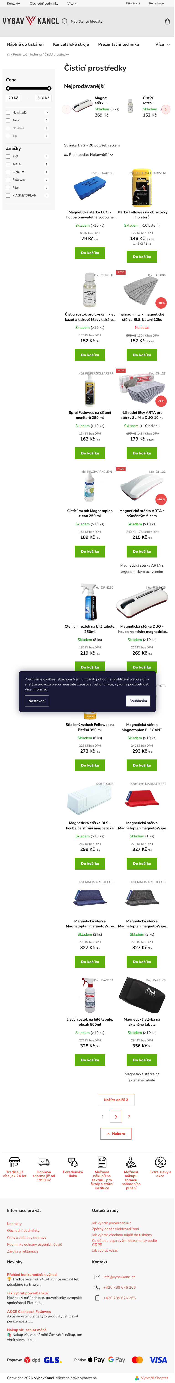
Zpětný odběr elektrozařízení (115, 1229)
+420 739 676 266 (119, 1287)
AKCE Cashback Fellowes (29, 1312)
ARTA (30, 164)
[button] (165, 109)
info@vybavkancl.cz (119, 1276)
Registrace (156, 3)
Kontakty (13, 3)
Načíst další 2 (116, 1099)
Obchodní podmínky (44, 3)
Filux (30, 188)
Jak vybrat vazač (105, 1251)
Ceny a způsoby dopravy (26, 1237)
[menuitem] (25, 44)
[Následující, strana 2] (116, 1117)
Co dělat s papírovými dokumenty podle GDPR (124, 1243)
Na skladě (30, 112)
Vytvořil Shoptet (154, 1377)
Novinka (30, 128)
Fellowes (30, 180)
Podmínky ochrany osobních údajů (34, 1244)
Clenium (30, 172)
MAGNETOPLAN (30, 195)
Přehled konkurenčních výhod (32, 1275)
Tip (30, 136)
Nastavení (36, 700)
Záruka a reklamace (23, 1251)
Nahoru (118, 1133)
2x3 (30, 156)
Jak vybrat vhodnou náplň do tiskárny (122, 1235)
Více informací (36, 689)
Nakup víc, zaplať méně (26, 1330)
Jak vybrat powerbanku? (111, 1223)
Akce (30, 120)
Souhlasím (138, 700)
